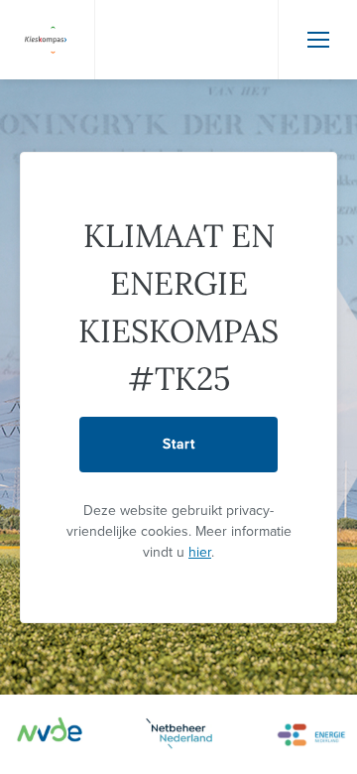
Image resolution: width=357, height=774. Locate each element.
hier (199, 552)
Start (179, 444)
